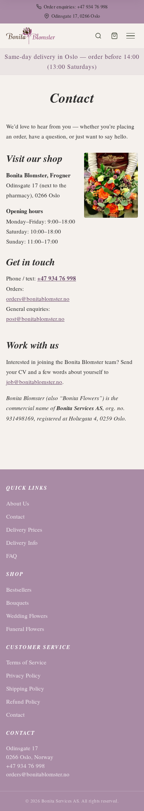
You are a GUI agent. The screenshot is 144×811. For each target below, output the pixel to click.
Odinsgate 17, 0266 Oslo (75, 16)
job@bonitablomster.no (34, 381)
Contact (15, 516)
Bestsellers (18, 589)
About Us (17, 503)
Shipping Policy (25, 688)
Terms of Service (26, 662)
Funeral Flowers (25, 628)
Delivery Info (22, 542)
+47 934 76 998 (56, 278)
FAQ (11, 555)
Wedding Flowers (27, 615)
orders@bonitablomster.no (38, 298)
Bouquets (17, 602)
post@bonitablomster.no (35, 318)
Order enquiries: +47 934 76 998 (76, 6)
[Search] (98, 35)
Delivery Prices (24, 529)
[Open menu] (130, 35)
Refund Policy (23, 701)
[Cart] (114, 35)
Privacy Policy (23, 675)
